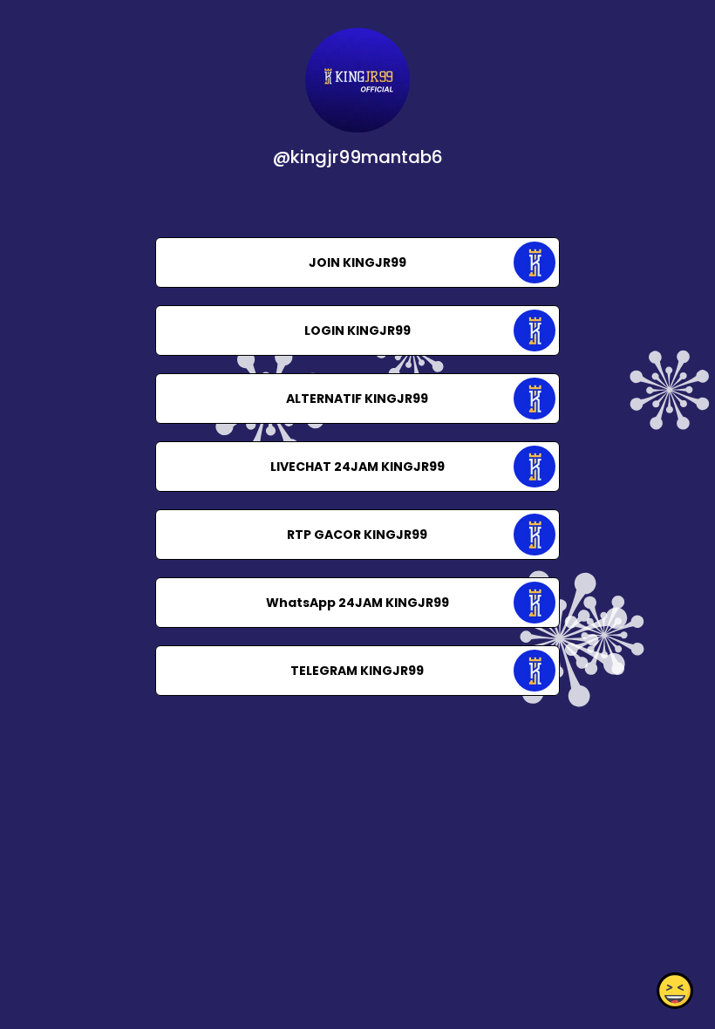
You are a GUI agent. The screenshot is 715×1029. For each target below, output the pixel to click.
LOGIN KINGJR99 (357, 330)
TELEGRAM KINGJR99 (357, 670)
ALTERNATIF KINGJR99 (357, 398)
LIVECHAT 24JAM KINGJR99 (357, 466)
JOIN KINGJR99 (357, 262)
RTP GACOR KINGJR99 (357, 534)
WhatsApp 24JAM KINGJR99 (357, 602)
